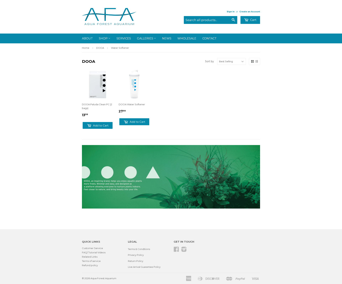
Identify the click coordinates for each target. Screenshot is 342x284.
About (87, 38)
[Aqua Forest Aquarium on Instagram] (184, 250)
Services (123, 38)
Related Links (89, 256)
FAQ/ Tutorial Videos (93, 252)
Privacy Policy (136, 254)
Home (85, 47)
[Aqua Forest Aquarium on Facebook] (176, 250)
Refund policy (90, 265)
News (166, 38)
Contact (209, 38)
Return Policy (135, 261)
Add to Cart (100, 125)
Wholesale (186, 38)
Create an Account (249, 11)
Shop (103, 38)
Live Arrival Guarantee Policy (144, 266)
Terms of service (91, 261)
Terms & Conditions (139, 249)
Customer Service (92, 248)
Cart (252, 20)
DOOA (100, 47)
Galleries (145, 38)
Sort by (209, 61)
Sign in (231, 11)
